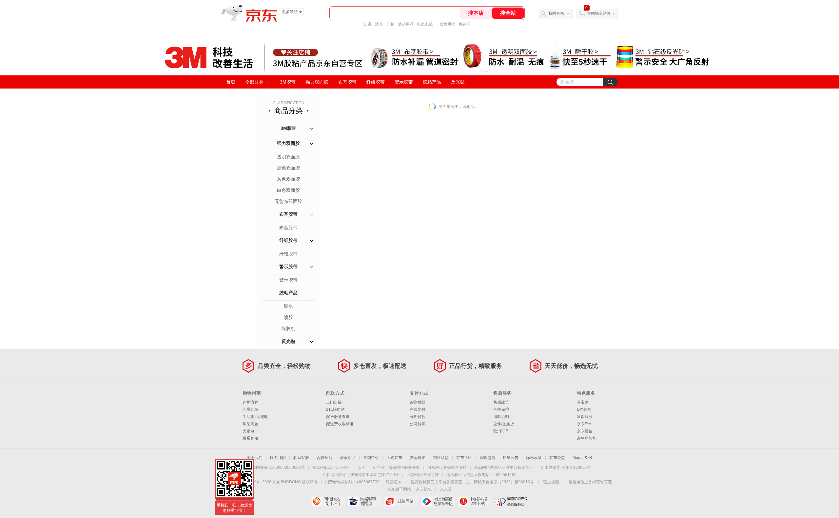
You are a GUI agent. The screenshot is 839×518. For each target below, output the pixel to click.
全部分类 (254, 82)
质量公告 (510, 457)
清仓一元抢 (385, 24)
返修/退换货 (503, 424)
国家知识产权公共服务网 (511, 501)
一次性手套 (446, 24)
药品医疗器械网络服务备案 (396, 467)
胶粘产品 (432, 82)
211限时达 (335, 409)
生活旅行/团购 (255, 416)
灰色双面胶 (288, 179)
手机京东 (394, 457)
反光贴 (458, 82)
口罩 (368, 24)
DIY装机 (584, 409)
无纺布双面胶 (288, 201)
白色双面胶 (288, 190)
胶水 (288, 306)
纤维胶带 (375, 82)
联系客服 (250, 438)
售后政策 (501, 402)
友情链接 (417, 457)
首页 (230, 82)
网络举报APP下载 (475, 501)
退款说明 (501, 416)
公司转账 (417, 424)
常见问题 (250, 424)
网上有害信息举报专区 (438, 501)
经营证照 (393, 482)
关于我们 (255, 457)
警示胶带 (404, 82)
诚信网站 (401, 501)
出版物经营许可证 (423, 474)
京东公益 (557, 457)
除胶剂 (288, 328)
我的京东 (556, 13)
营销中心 (371, 457)
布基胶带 (347, 82)
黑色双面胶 (288, 167)
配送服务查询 (338, 416)
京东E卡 (584, 424)
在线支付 (417, 409)
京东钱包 (424, 489)
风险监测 (487, 457)
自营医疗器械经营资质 (447, 467)
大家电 (248, 431)
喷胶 (288, 317)
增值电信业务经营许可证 (590, 482)
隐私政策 (534, 457)
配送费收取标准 (340, 424)
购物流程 (250, 402)
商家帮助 (348, 457)
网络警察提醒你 (364, 501)
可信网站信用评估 (328, 501)
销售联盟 (441, 457)
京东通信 (585, 431)
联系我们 (278, 457)
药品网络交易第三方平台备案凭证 (503, 467)
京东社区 (464, 457)
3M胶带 (288, 82)
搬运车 (465, 24)
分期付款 (417, 416)
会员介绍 (250, 409)
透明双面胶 (288, 156)
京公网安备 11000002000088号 (276, 467)
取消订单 (501, 431)
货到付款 (417, 402)
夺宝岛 (583, 402)
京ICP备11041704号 (330, 467)
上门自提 (334, 402)
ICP (361, 467)
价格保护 (501, 409)
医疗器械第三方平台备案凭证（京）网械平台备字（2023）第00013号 (472, 482)
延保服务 (585, 416)
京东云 (446, 489)
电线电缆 (425, 24)
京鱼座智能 (586, 438)
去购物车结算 (599, 13)
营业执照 (551, 482)
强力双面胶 (316, 82)
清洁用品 (406, 24)
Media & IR (582, 457)
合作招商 (324, 457)
